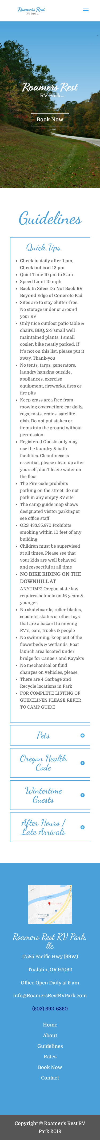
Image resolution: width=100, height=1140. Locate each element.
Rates (50, 1056)
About (50, 1035)
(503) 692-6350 (50, 1008)
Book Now (50, 119)
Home (50, 1025)
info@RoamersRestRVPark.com (50, 995)
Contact (50, 1078)
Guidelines (50, 1046)
